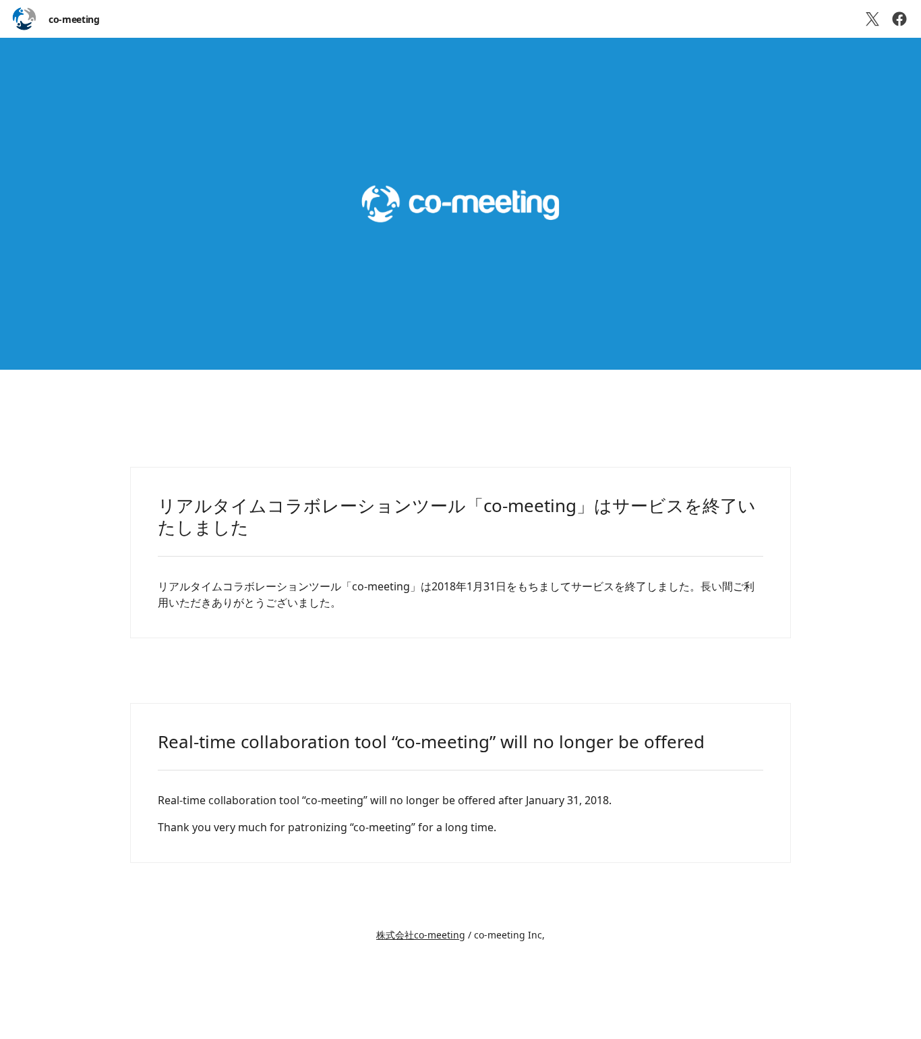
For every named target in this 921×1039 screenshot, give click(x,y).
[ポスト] (872, 19)
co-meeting (74, 19)
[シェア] (899, 19)
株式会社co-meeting (420, 934)
